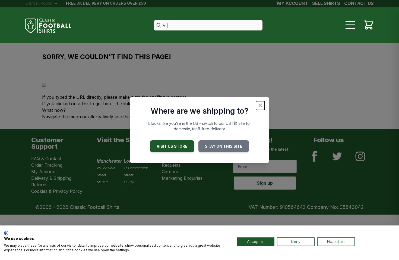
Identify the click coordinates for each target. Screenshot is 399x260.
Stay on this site (223, 146)
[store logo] (48, 25)
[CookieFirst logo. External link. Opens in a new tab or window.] (6, 233)
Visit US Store (172, 146)
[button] (208, 25)
